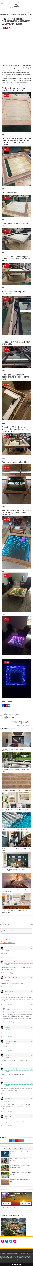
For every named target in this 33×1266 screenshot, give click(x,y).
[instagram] (22, 1140)
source (3, 134)
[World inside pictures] (16, 5)
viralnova (10, 701)
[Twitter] (13, 1140)
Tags (21, 1148)
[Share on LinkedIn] (9, 28)
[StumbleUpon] (19, 1140)
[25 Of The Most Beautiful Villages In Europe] (13, 1226)
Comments (15, 1148)
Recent (3, 1148)
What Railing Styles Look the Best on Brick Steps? (16, 790)
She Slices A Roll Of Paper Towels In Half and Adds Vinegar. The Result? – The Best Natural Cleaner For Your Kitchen (20, 722)
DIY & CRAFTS (9, 13)
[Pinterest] (16, 1140)
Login (31, 924)
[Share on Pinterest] (7, 28)
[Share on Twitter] (5, 28)
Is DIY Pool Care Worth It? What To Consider (15, 830)
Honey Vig (11, 1012)
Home (3, 13)
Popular (9, 1148)
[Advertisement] (16, 47)
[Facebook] (10, 1140)
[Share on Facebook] (3, 28)
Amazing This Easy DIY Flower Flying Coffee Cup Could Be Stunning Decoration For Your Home (11, 716)
